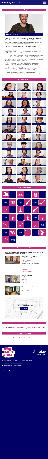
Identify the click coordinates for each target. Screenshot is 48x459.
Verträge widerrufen (8, 365)
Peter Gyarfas (5, 157)
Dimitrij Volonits (34, 98)
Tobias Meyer (5, 182)
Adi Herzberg (5, 90)
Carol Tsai (4, 98)
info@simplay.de (25, 268)
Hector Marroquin (5, 115)
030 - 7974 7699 (25, 266)
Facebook (12, 370)
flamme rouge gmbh (30, 360)
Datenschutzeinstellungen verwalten (24, 311)
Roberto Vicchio (20, 165)
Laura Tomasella (5, 140)
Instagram (18, 370)
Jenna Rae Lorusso (35, 115)
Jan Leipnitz (19, 115)
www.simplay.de (25, 269)
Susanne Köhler (34, 174)
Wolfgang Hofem (34, 182)
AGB (13, 360)
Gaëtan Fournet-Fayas (35, 107)
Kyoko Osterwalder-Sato (35, 132)
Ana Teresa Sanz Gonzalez (36, 90)
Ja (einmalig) (24, 308)
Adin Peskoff (19, 90)
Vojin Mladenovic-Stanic (21, 182)
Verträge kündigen (17, 365)
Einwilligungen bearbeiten (16, 363)
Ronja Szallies (34, 165)
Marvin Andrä (34, 140)
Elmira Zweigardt (5, 107)
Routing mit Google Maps (27, 271)
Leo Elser (19, 140)
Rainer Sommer (5, 165)
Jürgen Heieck (5, 132)
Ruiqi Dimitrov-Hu (5, 174)
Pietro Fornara (34, 157)
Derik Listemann (20, 98)
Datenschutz (6, 363)
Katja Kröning (20, 132)
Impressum (17, 360)
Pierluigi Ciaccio (20, 157)
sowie (25, 327)
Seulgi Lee (19, 174)
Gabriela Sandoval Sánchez (22, 107)
